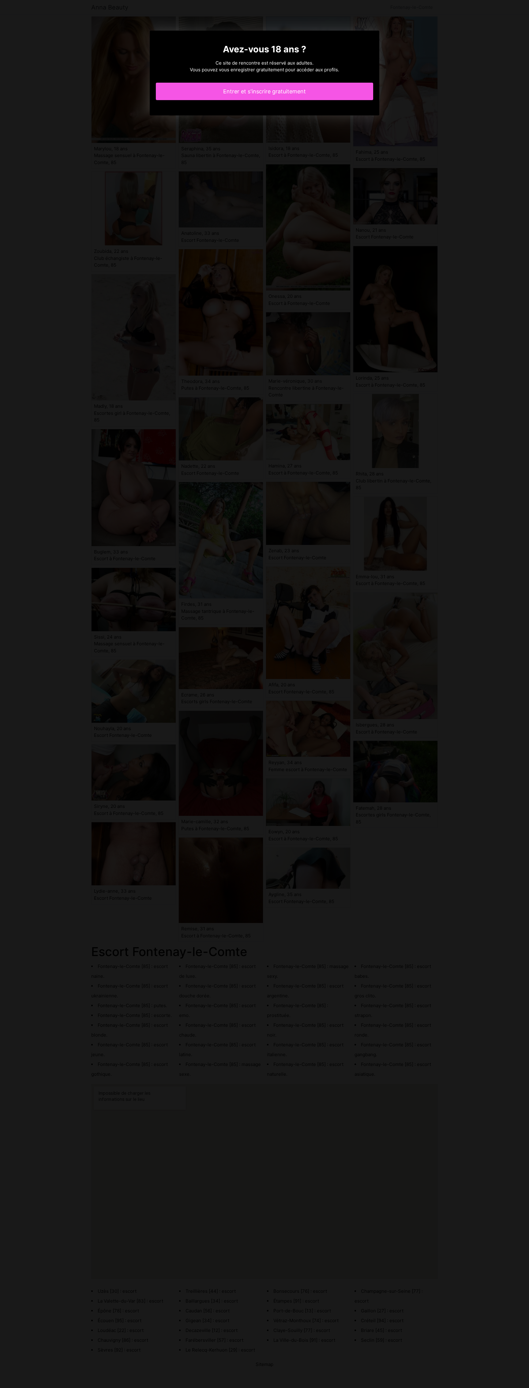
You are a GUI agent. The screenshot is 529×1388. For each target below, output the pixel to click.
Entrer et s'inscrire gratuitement (264, 91)
